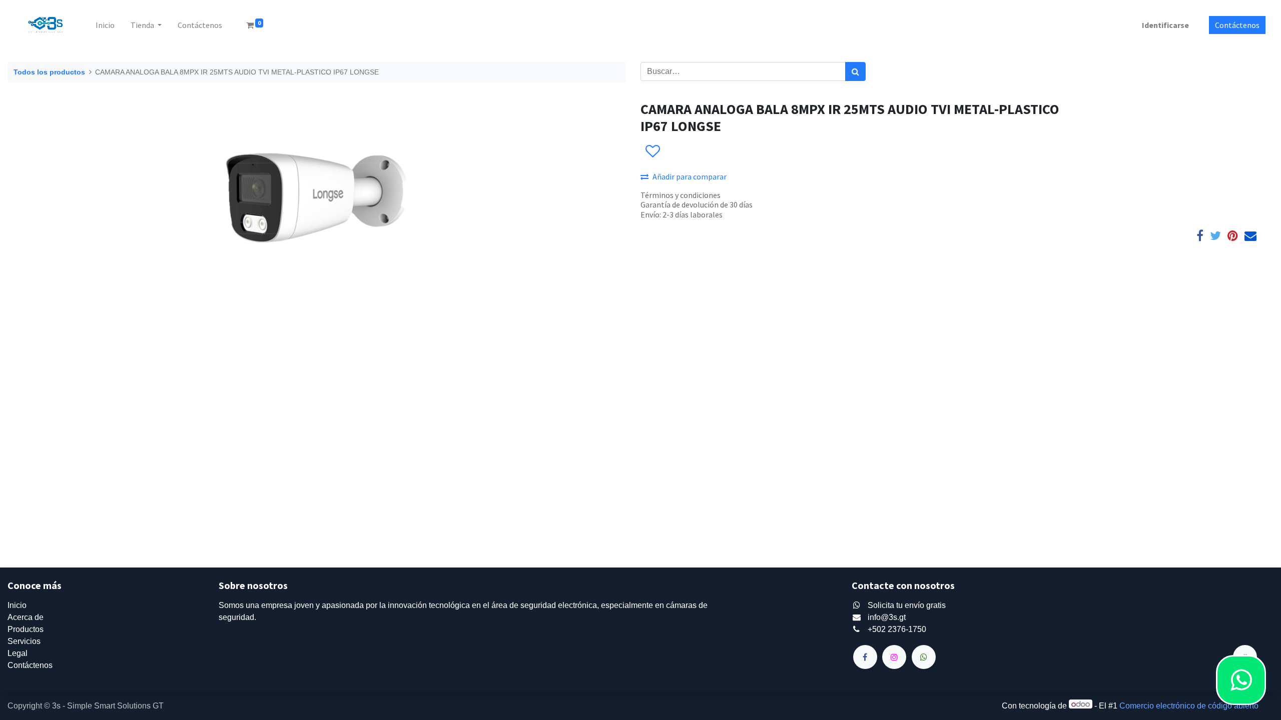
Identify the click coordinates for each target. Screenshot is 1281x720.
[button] (652, 152)
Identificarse (1165, 25)
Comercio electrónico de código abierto (1188, 706)
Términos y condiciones (680, 195)
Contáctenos (1237, 25)
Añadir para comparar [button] (690, 177)
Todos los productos (49, 72)
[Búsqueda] (855, 71)
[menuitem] (105, 25)
